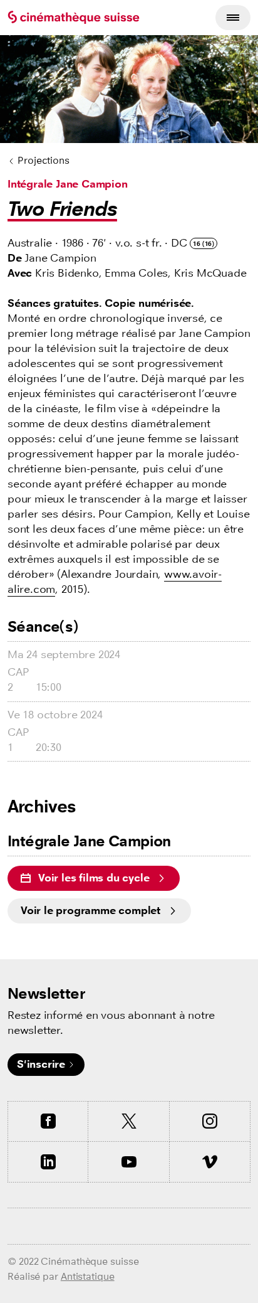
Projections (44, 160)
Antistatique (88, 1276)
